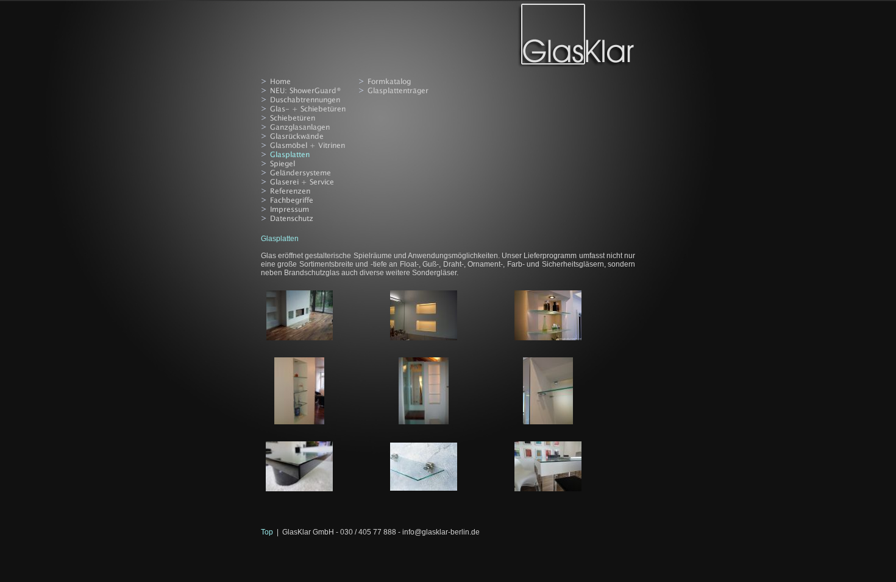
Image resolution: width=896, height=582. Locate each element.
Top (267, 532)
